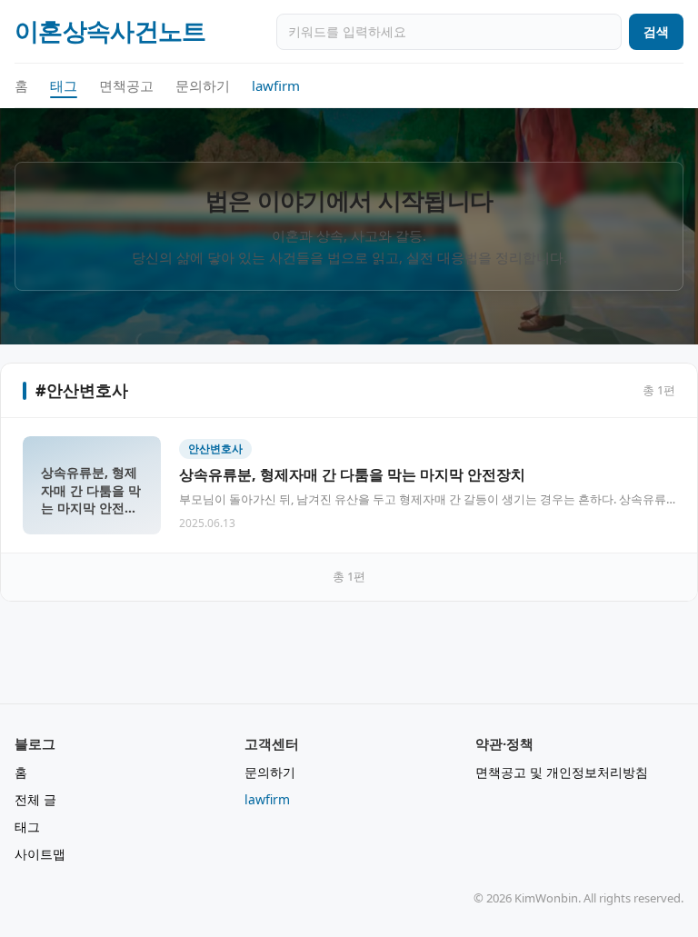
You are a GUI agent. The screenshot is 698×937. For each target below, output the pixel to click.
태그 (63, 85)
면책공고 (126, 85)
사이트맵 (40, 853)
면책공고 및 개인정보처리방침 (561, 772)
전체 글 (35, 799)
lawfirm (276, 85)
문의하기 (202, 85)
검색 (656, 31)
